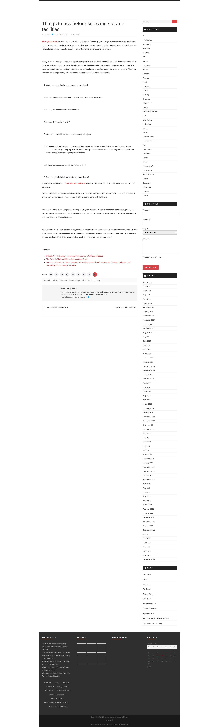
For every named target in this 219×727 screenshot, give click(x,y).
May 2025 (146, 345)
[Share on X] (56, 274)
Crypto (145, 61)
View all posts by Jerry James (74, 297)
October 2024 (148, 375)
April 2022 (146, 501)
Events (145, 69)
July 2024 (146, 387)
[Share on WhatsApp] (67, 274)
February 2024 (148, 408)
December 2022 (149, 467)
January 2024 (148, 412)
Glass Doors (147, 103)
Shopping (146, 162)
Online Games (148, 137)
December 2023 (149, 417)
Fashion (146, 74)
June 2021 (147, 543)
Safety (145, 158)
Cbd (144, 57)
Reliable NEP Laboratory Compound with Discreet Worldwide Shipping (74, 256)
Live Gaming (147, 120)
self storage (91, 280)
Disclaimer (147, 589)
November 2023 (149, 421)
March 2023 (147, 454)
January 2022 (148, 513)
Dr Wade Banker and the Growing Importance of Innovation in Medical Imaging (54, 647)
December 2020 (149, 559)
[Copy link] (95, 274)
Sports (145, 179)
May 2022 (146, 496)
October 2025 (148, 324)
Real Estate (147, 149)
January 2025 (148, 362)
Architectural (147, 40)
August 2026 (147, 282)
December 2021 (149, 517)
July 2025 (146, 337)
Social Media (147, 170)
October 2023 (148, 425)
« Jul (149, 667)
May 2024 (146, 396)
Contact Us (147, 574)
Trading (146, 191)
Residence (147, 153)
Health (145, 107)
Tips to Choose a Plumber (125, 307)
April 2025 (146, 349)
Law (144, 116)
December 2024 (149, 366)
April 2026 (146, 299)
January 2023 (148, 463)
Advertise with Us (149, 604)
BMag (97, 724)
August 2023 (147, 433)
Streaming (146, 183)
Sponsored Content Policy (152, 623)
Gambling (146, 86)
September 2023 (149, 429)
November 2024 (149, 370)
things (99, 280)
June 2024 (147, 391)
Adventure (147, 36)
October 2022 (148, 475)
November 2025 (149, 320)
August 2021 (147, 534)
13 (162, 656)
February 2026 (148, 307)
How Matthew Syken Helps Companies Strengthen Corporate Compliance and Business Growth (56, 655)
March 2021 (147, 555)
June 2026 (147, 291)
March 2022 (147, 505)
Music (145, 128)
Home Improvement (150, 111)
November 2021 (149, 522)
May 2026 (146, 295)
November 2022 (149, 471)
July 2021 (146, 538)
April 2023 (146, 450)
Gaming (146, 95)
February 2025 (148, 358)
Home (145, 579)
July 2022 (146, 488)
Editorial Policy (148, 613)
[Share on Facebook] (51, 274)
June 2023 (147, 442)
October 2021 (148, 526)
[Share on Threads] (89, 274)
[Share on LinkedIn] (62, 274)
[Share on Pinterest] (73, 274)
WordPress (125, 724)
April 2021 (146, 551)
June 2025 (147, 341)
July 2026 (146, 286)
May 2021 (146, 547)
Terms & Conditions (150, 609)
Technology (147, 187)
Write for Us (147, 599)
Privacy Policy (148, 594)
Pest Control (147, 141)
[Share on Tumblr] (84, 274)
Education (146, 65)
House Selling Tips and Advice (56, 307)
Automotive (147, 44)
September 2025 (149, 328)
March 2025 (147, 354)
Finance (146, 78)
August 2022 (147, 484)
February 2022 (148, 509)
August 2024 (147, 383)
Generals (146, 99)
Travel (145, 195)
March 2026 (147, 303)
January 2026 (148, 312)
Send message (150, 267)
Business (63, 280)
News (145, 132)
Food (145, 82)
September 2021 (149, 530)
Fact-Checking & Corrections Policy (156, 618)
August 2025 (147, 333)
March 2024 (147, 404)
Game (145, 90)
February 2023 (148, 459)
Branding (146, 48)
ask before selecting (51, 280)
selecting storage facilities (77, 280)
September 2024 (149, 379)
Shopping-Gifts (148, 166)
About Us (146, 584)
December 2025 (149, 316)
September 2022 (149, 480)
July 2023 (146, 438)
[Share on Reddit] (78, 274)
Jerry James (46, 34)
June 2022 (147, 492)
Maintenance (147, 124)
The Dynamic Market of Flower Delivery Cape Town (66, 259)
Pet (144, 145)
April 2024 (146, 400)
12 (157, 656)
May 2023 (146, 446)
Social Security (148, 174)
